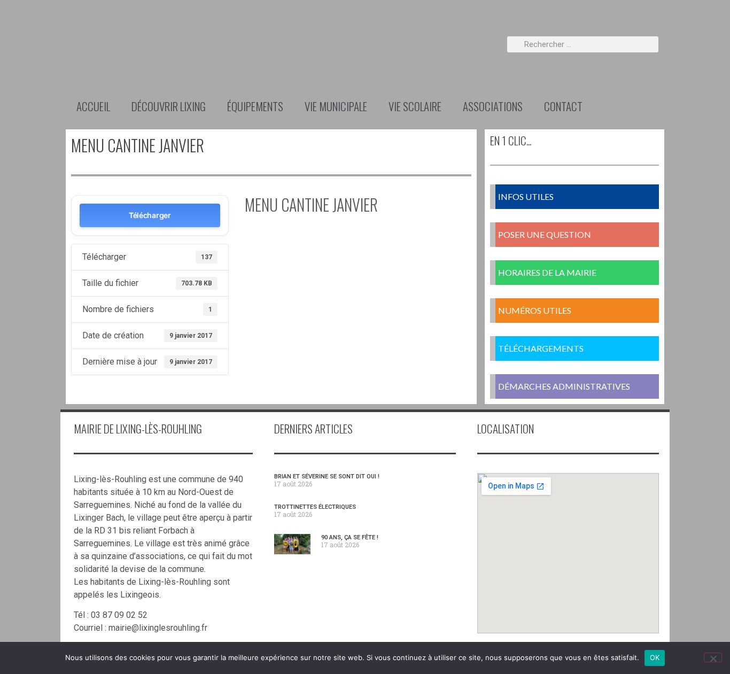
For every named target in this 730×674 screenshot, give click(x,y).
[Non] (713, 657)
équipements (255, 106)
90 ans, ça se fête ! (349, 537)
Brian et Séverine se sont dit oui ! (326, 476)
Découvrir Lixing (168, 106)
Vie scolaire (415, 106)
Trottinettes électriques (315, 506)
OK (655, 657)
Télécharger (150, 215)
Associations (493, 106)
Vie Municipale (336, 106)
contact (563, 106)
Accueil (93, 106)
